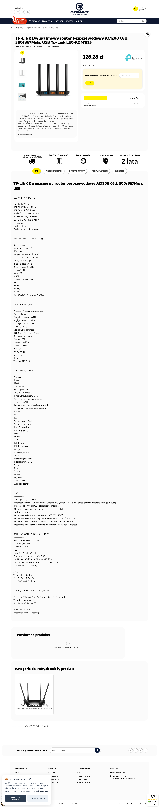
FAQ (79, 772)
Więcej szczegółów (25, 134)
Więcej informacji (54, 171)
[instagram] (18, 12)
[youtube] (23, 12)
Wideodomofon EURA (71, 804)
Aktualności (83, 779)
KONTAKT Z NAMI (84, 783)
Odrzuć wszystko (38, 798)
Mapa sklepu (53, 783)
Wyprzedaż (53, 776)
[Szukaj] (143, 21)
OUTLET (79, 21)
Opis (36, 171)
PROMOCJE (59, 21)
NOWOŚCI (69, 21)
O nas (18, 772)
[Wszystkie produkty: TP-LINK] (133, 58)
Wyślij (90, 83)
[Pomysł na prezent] (19, 21)
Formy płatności (100, 171)
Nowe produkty (55, 779)
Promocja (52, 772)
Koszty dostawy (77, 171)
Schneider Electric (57, 804)
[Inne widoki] (22, 53)
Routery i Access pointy (50, 28)
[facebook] (13, 12)
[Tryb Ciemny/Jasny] (28, 12)
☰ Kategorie (34, 21)
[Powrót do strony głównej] (12, 28)
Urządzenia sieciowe (33, 28)
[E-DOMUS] (80, 9)
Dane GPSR (119, 171)
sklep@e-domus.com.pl (119, 772)
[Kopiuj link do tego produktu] (147, 34)
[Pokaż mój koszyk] (135, 8)
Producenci (47, 21)
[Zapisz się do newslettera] (97, 750)
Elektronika (19, 28)
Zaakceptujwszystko (15, 798)
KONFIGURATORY (84, 776)
